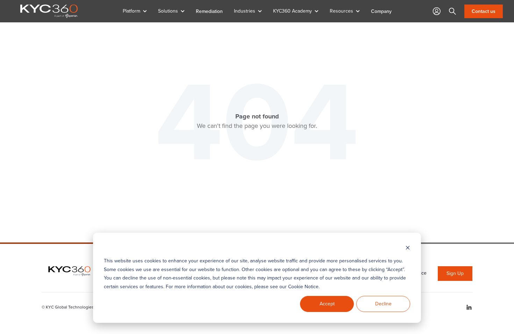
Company (381, 11)
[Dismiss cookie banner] (407, 248)
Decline (383, 303)
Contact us (483, 11)
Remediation (209, 11)
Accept (327, 303)
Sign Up (455, 273)
